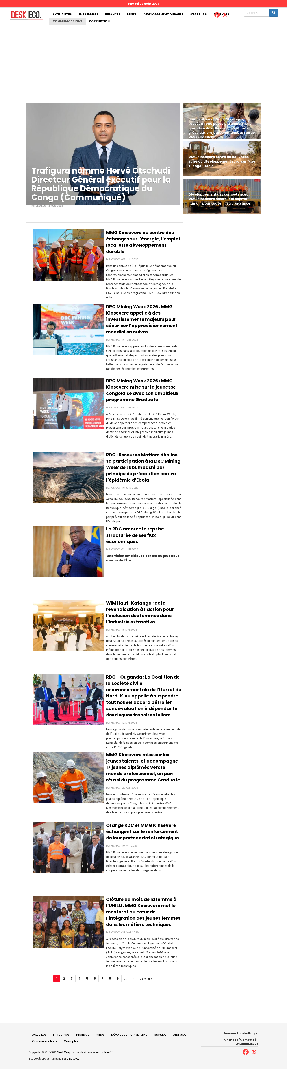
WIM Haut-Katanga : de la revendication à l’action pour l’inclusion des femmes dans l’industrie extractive (140, 612)
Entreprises (88, 14)
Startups (198, 14)
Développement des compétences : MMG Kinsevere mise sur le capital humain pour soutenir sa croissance (219, 199)
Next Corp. (64, 1052)
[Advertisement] (143, 58)
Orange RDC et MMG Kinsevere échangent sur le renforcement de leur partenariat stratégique (142, 831)
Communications (67, 21)
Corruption (99, 21)
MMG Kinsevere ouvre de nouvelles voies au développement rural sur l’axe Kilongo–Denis (221, 161)
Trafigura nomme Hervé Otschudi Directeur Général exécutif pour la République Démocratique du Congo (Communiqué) (101, 184)
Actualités (62, 14)
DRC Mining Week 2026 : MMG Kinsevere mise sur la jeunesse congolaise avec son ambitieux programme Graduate (142, 390)
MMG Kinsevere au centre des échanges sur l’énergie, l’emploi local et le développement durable (143, 242)
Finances (112, 14)
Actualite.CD (104, 1052)
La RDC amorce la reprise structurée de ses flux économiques (135, 535)
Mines (132, 14)
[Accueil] (24, 15)
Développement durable (163, 14)
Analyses (179, 1034)
